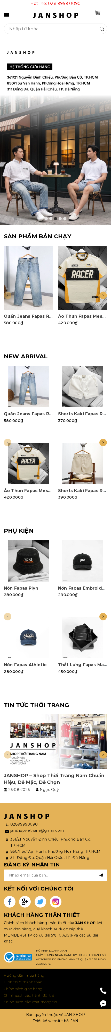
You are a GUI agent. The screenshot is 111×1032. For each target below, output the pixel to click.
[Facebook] (103, 1003)
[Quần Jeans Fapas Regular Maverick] (28, 278)
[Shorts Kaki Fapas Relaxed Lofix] (82, 463)
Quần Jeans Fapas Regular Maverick (44, 316)
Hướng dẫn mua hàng (24, 975)
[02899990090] (103, 990)
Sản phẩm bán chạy (37, 236)
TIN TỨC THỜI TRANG (36, 705)
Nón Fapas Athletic (25, 664)
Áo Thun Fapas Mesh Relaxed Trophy (46, 490)
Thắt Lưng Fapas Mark (83, 664)
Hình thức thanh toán (23, 982)
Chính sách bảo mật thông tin (30, 1002)
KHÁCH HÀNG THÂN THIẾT (42, 915)
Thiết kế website (48, 1021)
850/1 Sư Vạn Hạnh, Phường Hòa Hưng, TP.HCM (55, 851)
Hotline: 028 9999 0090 (55, 3)
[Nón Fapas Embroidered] (82, 561)
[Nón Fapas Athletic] (28, 637)
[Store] (55, 133)
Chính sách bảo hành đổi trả (29, 995)
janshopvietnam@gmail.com (37, 830)
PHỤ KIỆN (19, 530)
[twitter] (40, 902)
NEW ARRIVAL (25, 356)
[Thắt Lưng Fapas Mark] (82, 637)
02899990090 (24, 824)
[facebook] (9, 902)
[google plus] (25, 902)
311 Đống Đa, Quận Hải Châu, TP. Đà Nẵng (49, 857)
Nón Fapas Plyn (21, 588)
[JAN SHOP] (55, 14)
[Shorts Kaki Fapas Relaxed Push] (82, 386)
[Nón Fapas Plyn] (28, 561)
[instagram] (55, 902)
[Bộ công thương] (18, 957)
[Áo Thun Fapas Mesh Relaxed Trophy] (82, 278)
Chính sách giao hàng (23, 988)
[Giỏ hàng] (97, 13)
